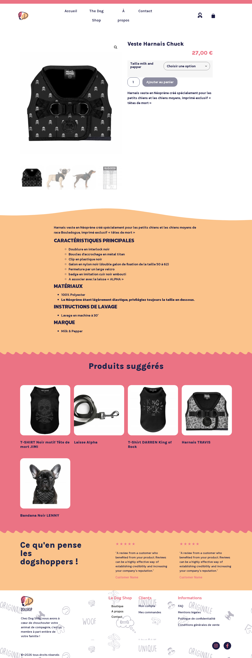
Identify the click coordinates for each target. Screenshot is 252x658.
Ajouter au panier (160, 81)
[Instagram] (216, 646)
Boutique (117, 606)
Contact (145, 11)
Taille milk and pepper (141, 65)
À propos (123, 15)
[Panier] (213, 16)
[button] (115, 47)
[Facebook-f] (227, 646)
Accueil (71, 11)
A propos (117, 611)
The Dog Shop (96, 15)
